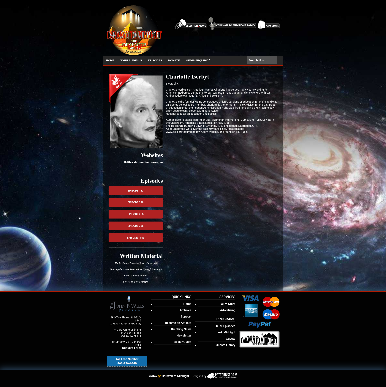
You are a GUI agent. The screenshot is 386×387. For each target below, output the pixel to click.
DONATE (174, 60)
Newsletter (184, 335)
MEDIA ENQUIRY (197, 60)
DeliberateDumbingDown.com (143, 162)
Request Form (131, 348)
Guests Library (225, 345)
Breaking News (181, 329)
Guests (230, 338)
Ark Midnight (226, 332)
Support (186, 316)
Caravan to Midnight (175, 376)
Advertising (227, 310)
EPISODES (155, 60)
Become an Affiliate (178, 323)
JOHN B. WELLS (131, 60)
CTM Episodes (225, 326)
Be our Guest (182, 342)
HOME (110, 60)
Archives (185, 310)
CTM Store (228, 304)
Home (187, 304)
